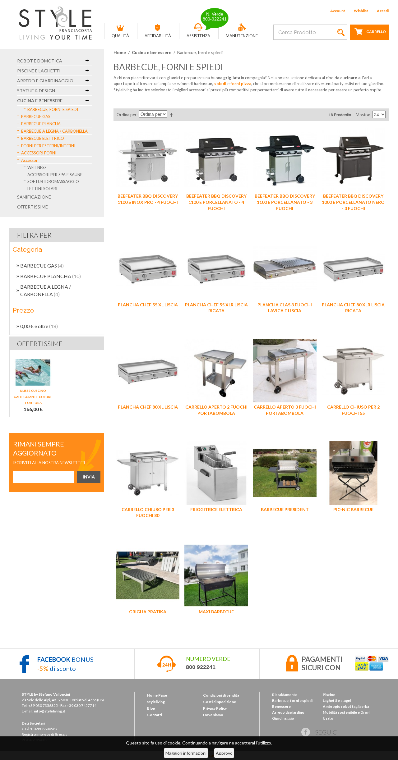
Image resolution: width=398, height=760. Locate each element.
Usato (328, 718)
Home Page (157, 695)
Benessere (281, 706)
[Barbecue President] (285, 473)
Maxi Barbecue (216, 611)
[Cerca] (341, 32)
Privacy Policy (215, 708)
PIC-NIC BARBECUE (353, 509)
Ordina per (127, 114)
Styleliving (156, 701)
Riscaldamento (285, 694)
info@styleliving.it (49, 711)
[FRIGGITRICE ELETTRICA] (216, 473)
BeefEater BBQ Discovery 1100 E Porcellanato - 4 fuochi (216, 202)
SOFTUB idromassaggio (53, 181)
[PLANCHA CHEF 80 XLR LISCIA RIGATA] (353, 268)
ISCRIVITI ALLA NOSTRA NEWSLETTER (49, 462)
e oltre (39, 326)
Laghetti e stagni (337, 700)
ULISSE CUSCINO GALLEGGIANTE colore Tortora (33, 397)
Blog (151, 708)
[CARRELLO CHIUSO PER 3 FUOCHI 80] (147, 473)
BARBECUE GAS (35, 116)
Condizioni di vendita (221, 695)
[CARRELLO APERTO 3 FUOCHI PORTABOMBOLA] (285, 370)
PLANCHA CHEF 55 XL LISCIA (148, 304)
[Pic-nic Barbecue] (353, 473)
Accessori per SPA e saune (54, 174)
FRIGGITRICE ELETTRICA (216, 509)
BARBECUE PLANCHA (41, 123)
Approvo (224, 753)
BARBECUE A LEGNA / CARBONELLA (54, 131)
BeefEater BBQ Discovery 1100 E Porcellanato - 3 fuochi (285, 202)
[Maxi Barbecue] (216, 575)
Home (119, 52)
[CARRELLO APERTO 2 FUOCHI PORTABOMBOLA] (216, 370)
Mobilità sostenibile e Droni (346, 712)
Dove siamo (213, 714)
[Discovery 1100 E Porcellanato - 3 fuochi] (285, 159)
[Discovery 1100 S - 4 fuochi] (147, 159)
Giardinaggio (283, 718)
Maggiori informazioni (185, 753)
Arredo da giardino (288, 712)
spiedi (220, 83)
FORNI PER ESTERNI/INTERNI (48, 145)
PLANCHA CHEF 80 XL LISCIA (148, 407)
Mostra (362, 114)
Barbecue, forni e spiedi (52, 109)
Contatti (154, 714)
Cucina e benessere (151, 52)
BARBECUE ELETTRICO (42, 138)
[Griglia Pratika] (147, 575)
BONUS (65, 659)
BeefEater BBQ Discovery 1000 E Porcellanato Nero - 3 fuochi (353, 202)
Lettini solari (42, 188)
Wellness (37, 167)
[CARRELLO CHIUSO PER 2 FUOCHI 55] (353, 370)
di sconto (56, 668)
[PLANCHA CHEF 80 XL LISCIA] (147, 370)
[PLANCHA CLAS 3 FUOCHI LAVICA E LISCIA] (285, 268)
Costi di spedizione (219, 701)
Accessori (30, 160)
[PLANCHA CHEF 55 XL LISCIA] (147, 268)
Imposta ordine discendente (172, 114)
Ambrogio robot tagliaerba (346, 706)
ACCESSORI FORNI (38, 152)
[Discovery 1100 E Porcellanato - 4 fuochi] (216, 159)
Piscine (329, 694)
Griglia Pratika (147, 611)
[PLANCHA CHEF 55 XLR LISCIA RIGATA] (216, 268)
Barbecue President (285, 509)
